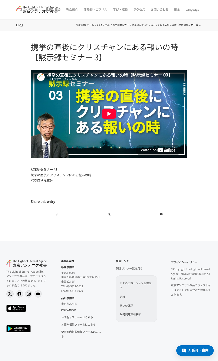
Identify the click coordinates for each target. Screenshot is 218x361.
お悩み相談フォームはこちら (78, 324)
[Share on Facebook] (57, 214)
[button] (195, 350)
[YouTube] (38, 294)
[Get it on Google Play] (18, 328)
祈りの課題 (126, 305)
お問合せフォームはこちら (77, 317)
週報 (122, 297)
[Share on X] (109, 214)
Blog (19, 24)
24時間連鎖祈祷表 (130, 314)
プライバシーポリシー (184, 262)
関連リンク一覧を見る (129, 268)
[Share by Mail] (161, 214)
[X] (10, 294)
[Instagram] (28, 294)
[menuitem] (30, 9)
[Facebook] (19, 294)
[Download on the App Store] (16, 308)
